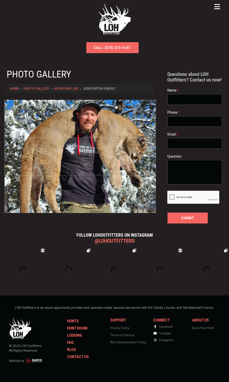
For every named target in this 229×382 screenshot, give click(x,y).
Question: (174, 156)
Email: (172, 134)
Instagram (166, 340)
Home (14, 89)
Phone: (173, 112)
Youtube (164, 333)
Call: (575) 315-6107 (112, 48)
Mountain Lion (66, 89)
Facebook (165, 326)
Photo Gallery (36, 89)
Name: (173, 90)
